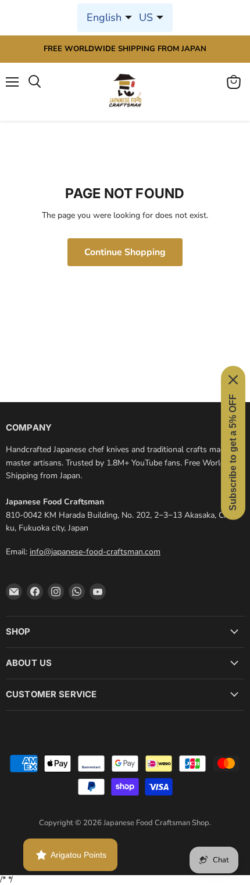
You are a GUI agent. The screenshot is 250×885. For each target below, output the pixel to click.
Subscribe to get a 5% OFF (233, 451)
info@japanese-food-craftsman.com (95, 551)
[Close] (233, 379)
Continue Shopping (125, 252)
